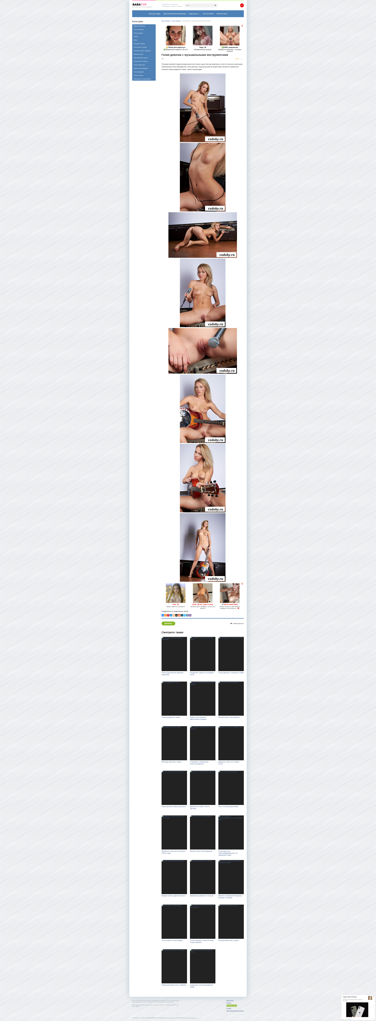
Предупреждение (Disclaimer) (235, 1011)
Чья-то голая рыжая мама (228, 806)
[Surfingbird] (184, 615)
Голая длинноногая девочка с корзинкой (173, 674)
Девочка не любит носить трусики (200, 807)
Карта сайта (230, 1000)
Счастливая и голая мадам (172, 940)
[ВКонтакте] (163, 615)
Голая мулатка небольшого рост (174, 806)
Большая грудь (154, 14)
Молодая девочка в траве (171, 762)
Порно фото (193, 14)
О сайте (228, 1008)
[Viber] (190, 615)
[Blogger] (174, 615)
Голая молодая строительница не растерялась (202, 941)
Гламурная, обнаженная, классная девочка (199, 763)
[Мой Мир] (171, 615)
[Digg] (176, 615)
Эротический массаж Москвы (174, 14)
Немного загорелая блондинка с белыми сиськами (230, 897)
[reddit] (179, 615)
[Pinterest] (168, 615)
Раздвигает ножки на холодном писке (202, 674)
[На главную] (144, 5)
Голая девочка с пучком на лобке (231, 673)
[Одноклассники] (165, 615)
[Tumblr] (187, 615)
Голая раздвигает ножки (171, 717)
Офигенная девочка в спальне (201, 896)
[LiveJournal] (182, 615)
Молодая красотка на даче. (228, 940)
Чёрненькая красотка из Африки (174, 985)
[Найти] (215, 5)
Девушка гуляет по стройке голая (228, 763)
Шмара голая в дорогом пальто (173, 896)
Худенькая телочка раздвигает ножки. (201, 986)
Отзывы (228, 1003)
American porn (222, 14)
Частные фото (208, 14)
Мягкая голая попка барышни (201, 851)
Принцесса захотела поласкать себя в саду (174, 852)
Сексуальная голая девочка (229, 717)
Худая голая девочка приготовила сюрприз (198, 718)
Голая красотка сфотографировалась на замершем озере (227, 853)
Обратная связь (231, 1005)
